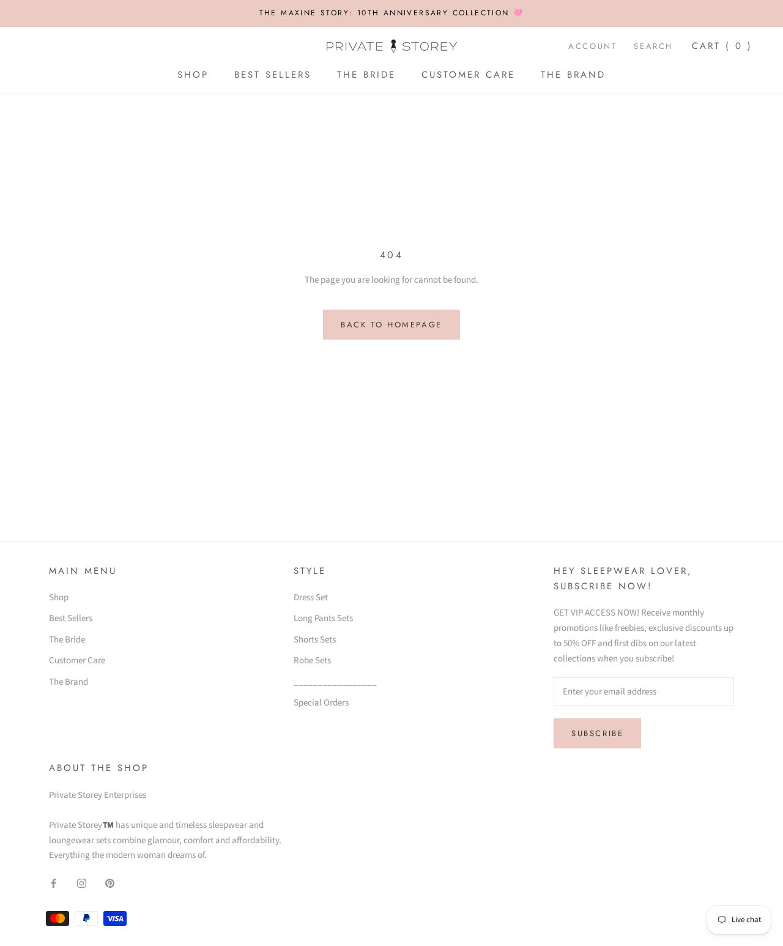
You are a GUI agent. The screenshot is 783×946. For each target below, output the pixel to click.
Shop (193, 74)
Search (653, 46)
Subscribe (597, 733)
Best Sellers (272, 74)
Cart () (722, 46)
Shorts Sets (315, 639)
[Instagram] (81, 883)
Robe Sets (312, 660)
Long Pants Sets (323, 618)
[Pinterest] (109, 883)
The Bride (366, 74)
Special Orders (321, 702)
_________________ (335, 682)
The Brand (573, 74)
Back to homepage (391, 324)
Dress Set (311, 597)
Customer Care (468, 74)
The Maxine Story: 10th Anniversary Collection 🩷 (391, 12)
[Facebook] (53, 883)
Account (592, 46)
